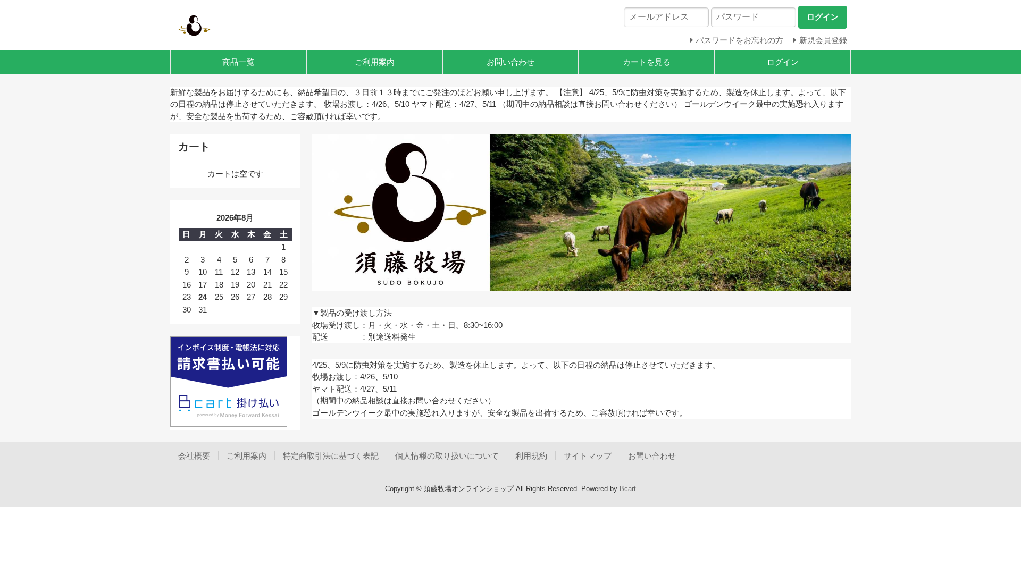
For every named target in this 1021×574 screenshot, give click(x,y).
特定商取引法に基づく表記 (331, 455)
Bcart (628, 489)
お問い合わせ (510, 61)
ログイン (783, 61)
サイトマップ (588, 455)
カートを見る (647, 61)
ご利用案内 (375, 61)
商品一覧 (238, 61)
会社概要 (194, 455)
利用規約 (531, 455)
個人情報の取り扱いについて (447, 455)
